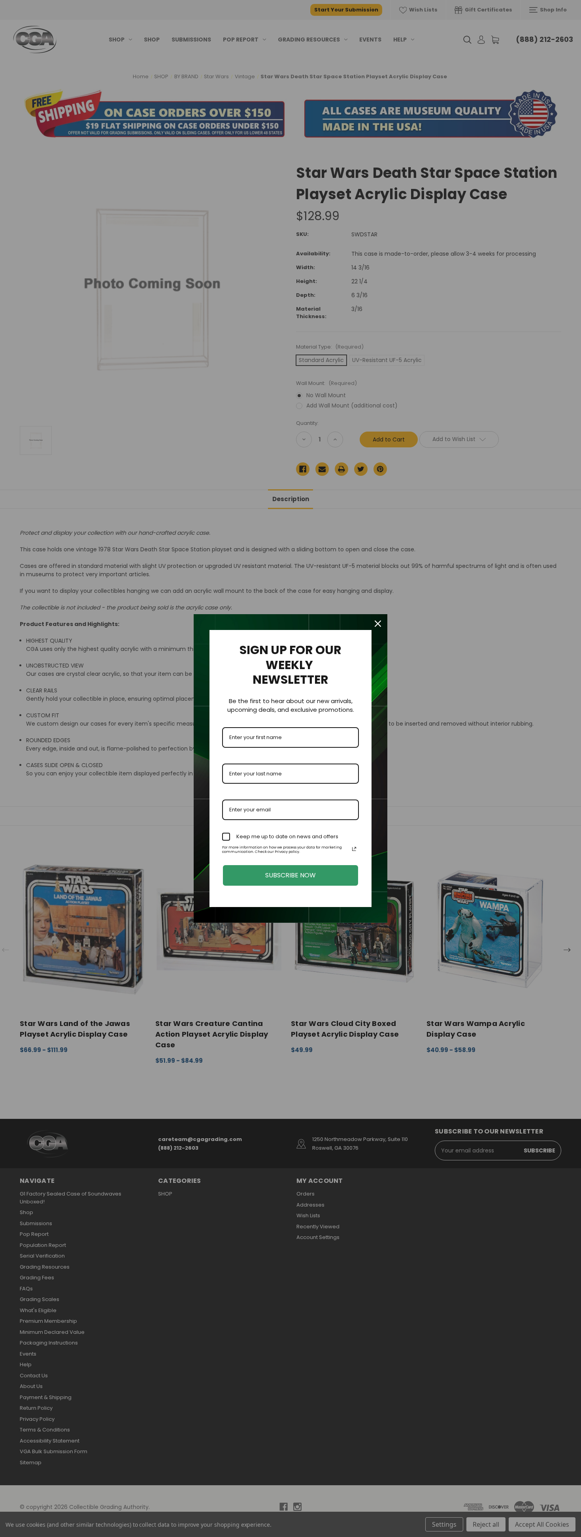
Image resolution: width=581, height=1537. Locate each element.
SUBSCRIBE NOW (290, 875)
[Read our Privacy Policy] (354, 849)
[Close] (377, 623)
